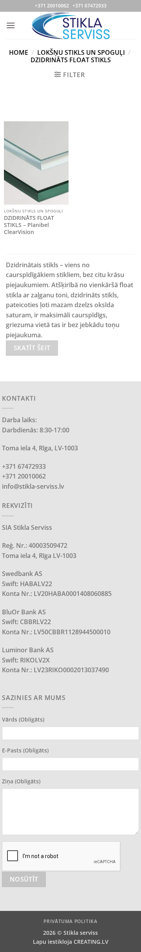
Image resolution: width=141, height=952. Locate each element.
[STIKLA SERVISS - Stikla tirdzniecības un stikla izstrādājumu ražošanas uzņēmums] (70, 25)
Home (18, 52)
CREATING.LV (91, 941)
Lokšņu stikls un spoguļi (81, 52)
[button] (10, 25)
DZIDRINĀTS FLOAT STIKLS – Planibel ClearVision (29, 224)
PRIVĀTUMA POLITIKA (70, 921)
